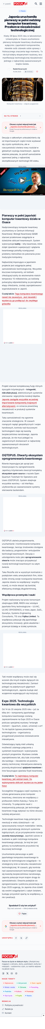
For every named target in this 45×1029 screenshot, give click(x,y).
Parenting (34, 987)
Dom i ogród (36, 983)
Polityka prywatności (14, 1005)
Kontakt (8, 1013)
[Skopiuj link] (26, 938)
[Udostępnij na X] (21, 938)
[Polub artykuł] (37, 72)
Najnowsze (9, 983)
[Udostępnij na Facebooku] (16, 938)
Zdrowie (23, 987)
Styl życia (8, 996)
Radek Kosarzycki (20, 69)
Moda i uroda (10, 987)
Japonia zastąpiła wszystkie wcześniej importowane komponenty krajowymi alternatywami (20, 402)
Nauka (29, 996)
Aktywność (22, 983)
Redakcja (9, 1009)
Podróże (8, 991)
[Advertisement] (22, 325)
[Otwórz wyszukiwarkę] (36, 4)
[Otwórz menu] (41, 4)
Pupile (19, 996)
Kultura (18, 991)
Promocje (29, 991)
